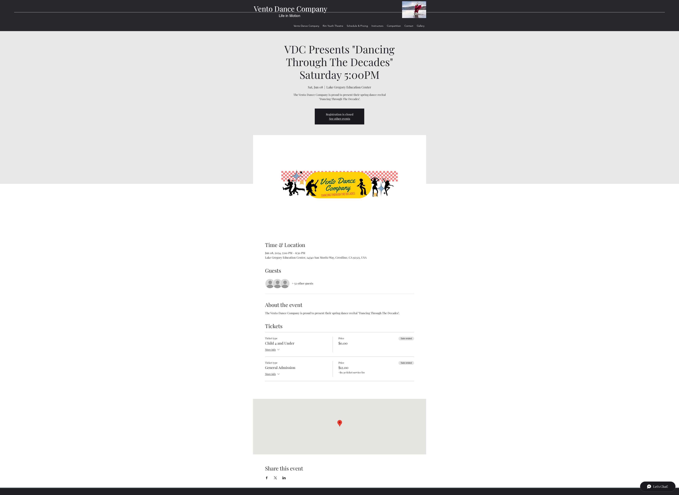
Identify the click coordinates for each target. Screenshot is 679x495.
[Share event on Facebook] (266, 477)
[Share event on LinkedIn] (284, 477)
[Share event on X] (275, 477)
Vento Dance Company (290, 8)
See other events (339, 118)
